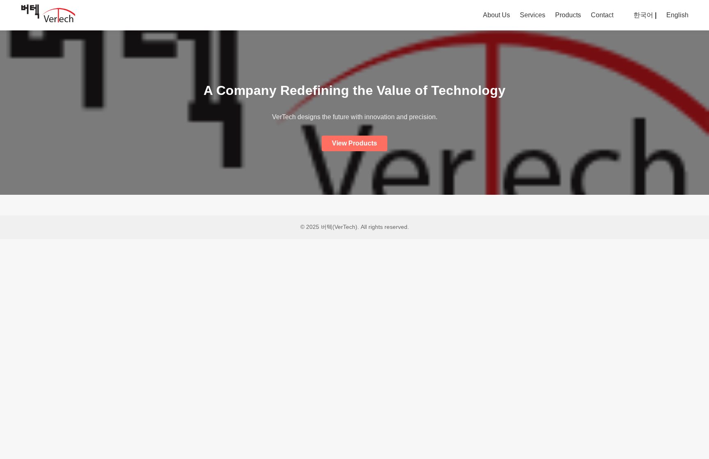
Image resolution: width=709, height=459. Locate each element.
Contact (602, 15)
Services (532, 15)
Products (568, 15)
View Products (354, 143)
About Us (496, 15)
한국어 (643, 15)
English (677, 15)
